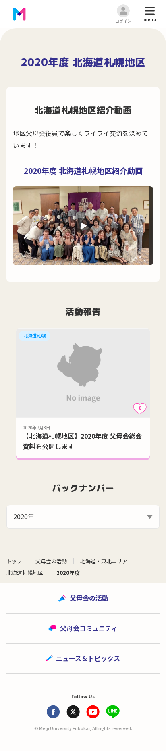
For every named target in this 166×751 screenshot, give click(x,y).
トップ (14, 561)
